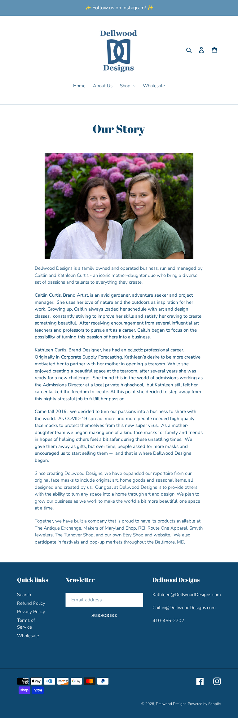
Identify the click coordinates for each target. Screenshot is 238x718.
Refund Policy (31, 603)
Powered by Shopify (204, 703)
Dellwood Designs (171, 703)
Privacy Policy (31, 611)
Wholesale (28, 636)
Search (24, 594)
